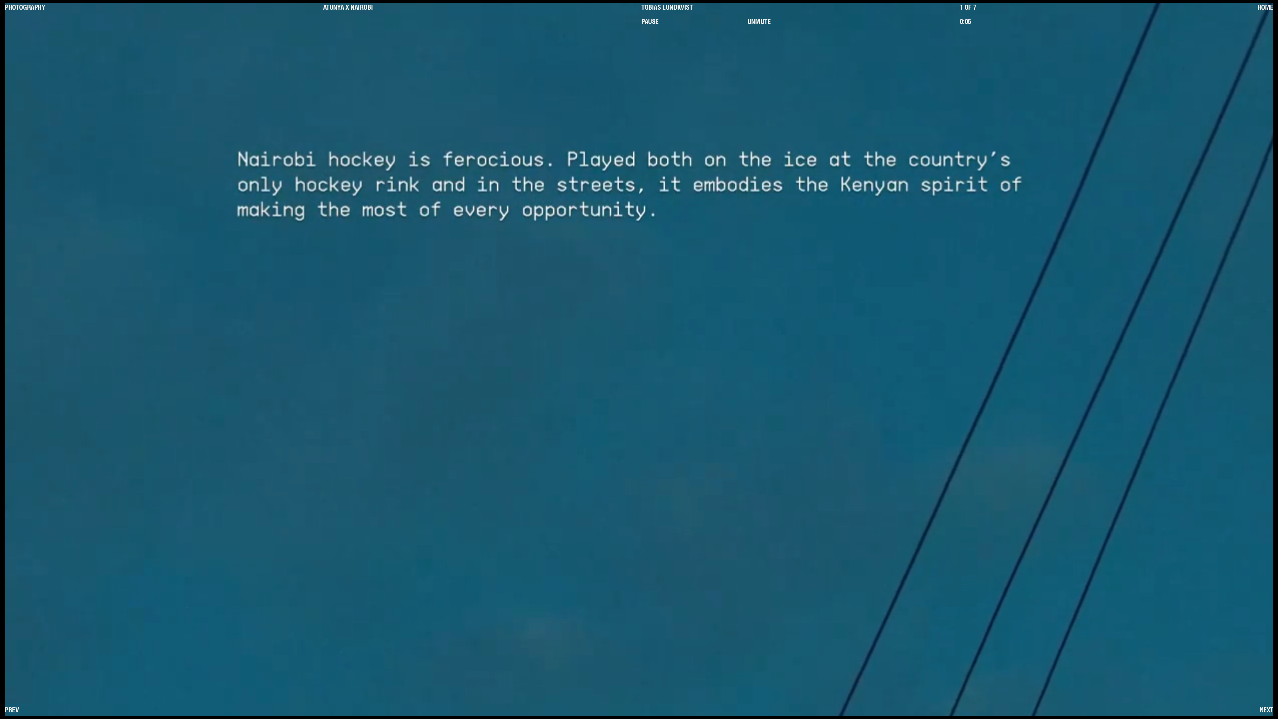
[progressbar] (1010, 23)
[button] (692, 23)
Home (1265, 8)
